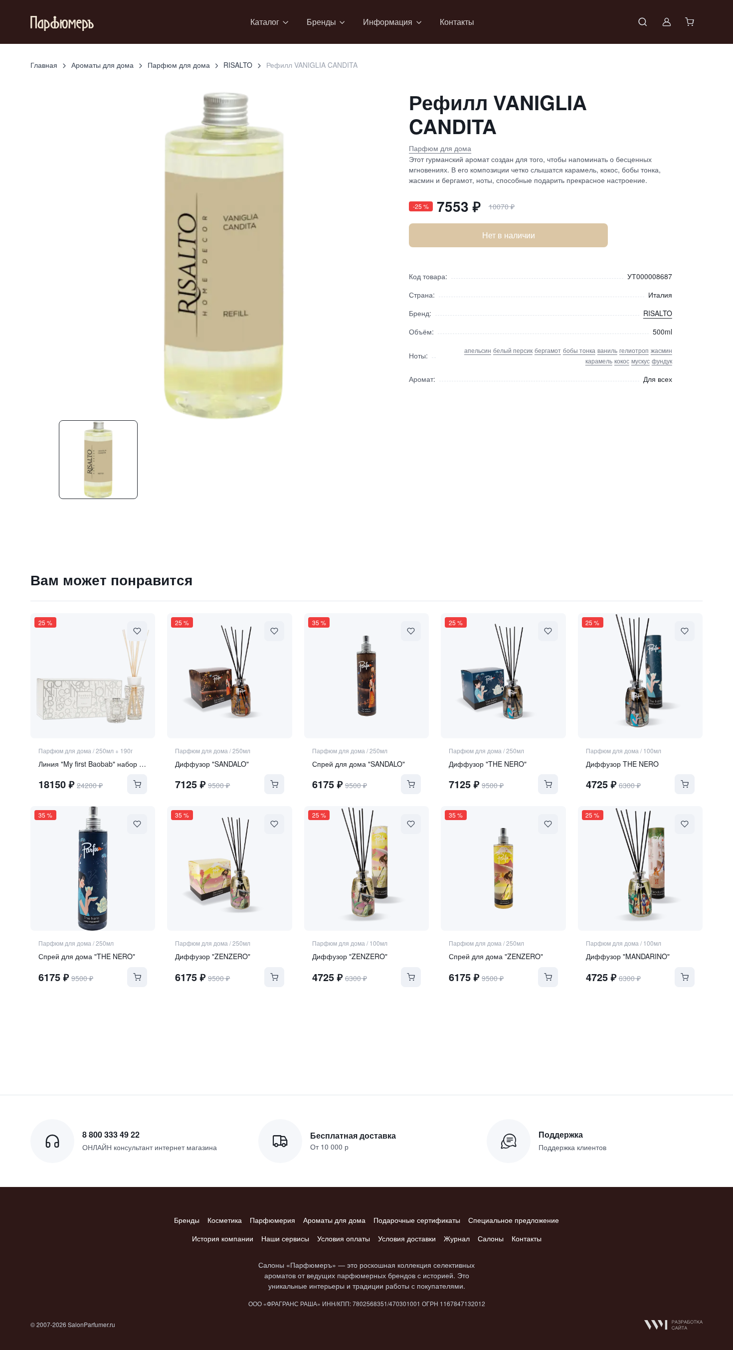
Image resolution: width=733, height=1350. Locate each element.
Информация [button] (387, 21)
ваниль (607, 350)
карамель (598, 360)
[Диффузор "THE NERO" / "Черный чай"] (503, 675)
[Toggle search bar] (643, 22)
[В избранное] (137, 631)
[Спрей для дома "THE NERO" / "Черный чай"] (92, 868)
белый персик (513, 350)
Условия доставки (407, 1238)
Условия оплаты (343, 1238)
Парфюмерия (272, 1220)
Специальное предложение (513, 1220)
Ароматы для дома (102, 65)
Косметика (224, 1220)
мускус (640, 360)
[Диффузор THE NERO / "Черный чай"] (640, 675)
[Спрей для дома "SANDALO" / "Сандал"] (366, 675)
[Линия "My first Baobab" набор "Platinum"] (92, 675)
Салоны (491, 1238)
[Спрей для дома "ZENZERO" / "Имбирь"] (503, 868)
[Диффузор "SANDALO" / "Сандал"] (229, 675)
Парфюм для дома (179, 65)
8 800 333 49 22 (111, 1134)
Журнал (457, 1238)
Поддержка (561, 1134)
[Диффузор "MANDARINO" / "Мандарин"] (640, 868)
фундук (662, 360)
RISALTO (237, 65)
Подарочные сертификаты (416, 1220)
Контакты (457, 21)
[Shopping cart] (691, 22)
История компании (222, 1238)
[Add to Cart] (137, 784)
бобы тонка (579, 350)
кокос (621, 360)
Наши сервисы (285, 1238)
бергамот (548, 350)
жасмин (661, 350)
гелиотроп (634, 350)
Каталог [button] (264, 21)
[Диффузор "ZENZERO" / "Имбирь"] (229, 868)
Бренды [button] (321, 21)
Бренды (186, 1220)
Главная (43, 65)
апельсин (477, 350)
